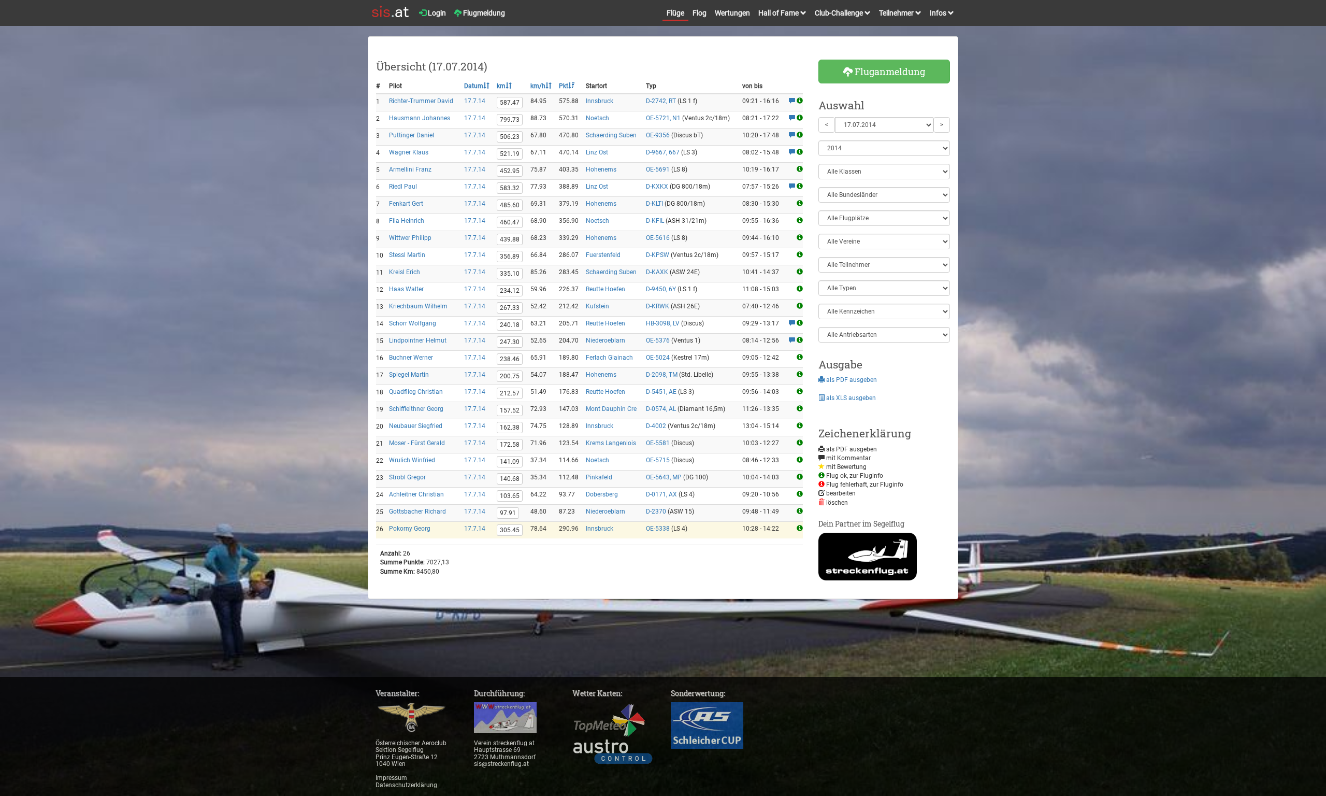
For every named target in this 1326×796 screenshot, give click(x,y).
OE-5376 (658, 340)
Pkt (563, 86)
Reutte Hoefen (605, 289)
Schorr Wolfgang (412, 323)
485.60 (510, 205)
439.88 (510, 239)
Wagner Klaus (408, 152)
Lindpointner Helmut (417, 340)
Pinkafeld (599, 477)
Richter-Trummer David (421, 101)
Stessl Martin (407, 255)
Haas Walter (406, 289)
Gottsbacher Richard (417, 511)
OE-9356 (658, 135)
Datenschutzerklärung (406, 785)
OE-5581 (658, 443)
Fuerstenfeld (603, 255)
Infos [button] (939, 13)
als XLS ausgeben (850, 398)
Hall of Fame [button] (779, 13)
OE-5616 (658, 237)
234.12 (510, 290)
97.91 (508, 513)
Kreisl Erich (404, 272)
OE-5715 (658, 460)
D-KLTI (654, 203)
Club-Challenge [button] (839, 13)
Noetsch (597, 118)
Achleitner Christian (416, 494)
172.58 (510, 444)
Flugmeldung (483, 13)
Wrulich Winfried (412, 460)
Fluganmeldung (889, 71)
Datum (473, 86)
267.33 (510, 307)
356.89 (510, 256)
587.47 (510, 102)
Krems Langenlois (611, 443)
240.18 (510, 325)
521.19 (510, 154)
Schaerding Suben (611, 135)
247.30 (510, 342)
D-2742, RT (661, 101)
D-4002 (656, 426)
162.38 (510, 427)
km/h (537, 86)
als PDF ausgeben (851, 379)
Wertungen (732, 13)
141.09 (510, 461)
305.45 (510, 530)
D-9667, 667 (663, 152)
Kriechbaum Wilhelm (418, 306)
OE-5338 (658, 528)
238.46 (510, 359)
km (501, 86)
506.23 (510, 136)
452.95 (510, 171)
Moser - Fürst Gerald (417, 443)
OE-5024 (658, 357)
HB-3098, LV (663, 323)
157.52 (510, 410)
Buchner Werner (411, 357)
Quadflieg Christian (416, 391)
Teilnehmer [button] (897, 13)
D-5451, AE (661, 391)
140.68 (510, 478)
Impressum (391, 777)
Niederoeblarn (605, 340)
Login (436, 13)
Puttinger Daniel (411, 135)
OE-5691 (658, 169)
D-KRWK (657, 306)
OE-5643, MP (664, 477)
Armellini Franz (410, 169)
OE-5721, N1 (663, 118)
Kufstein (597, 306)
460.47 (510, 222)
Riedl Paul (403, 186)
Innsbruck (599, 101)
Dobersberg (602, 494)
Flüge (675, 13)
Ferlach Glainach (609, 357)
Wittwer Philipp (410, 237)
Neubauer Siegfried (415, 426)
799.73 (510, 119)
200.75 (510, 376)
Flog (700, 13)
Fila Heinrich (406, 220)
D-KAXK (657, 272)
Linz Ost (597, 152)
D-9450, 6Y (661, 289)
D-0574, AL (661, 409)
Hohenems (601, 169)
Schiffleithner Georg (416, 409)
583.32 (510, 188)
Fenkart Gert (406, 203)
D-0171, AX (661, 494)
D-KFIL (655, 220)
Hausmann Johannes (419, 118)
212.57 (510, 393)
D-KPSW (657, 255)
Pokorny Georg (409, 528)
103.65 (510, 496)
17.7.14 (474, 101)
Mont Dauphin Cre (611, 409)
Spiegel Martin (409, 374)
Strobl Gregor (407, 477)
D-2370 (656, 511)
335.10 (510, 273)
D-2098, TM (662, 374)
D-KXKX (657, 186)
